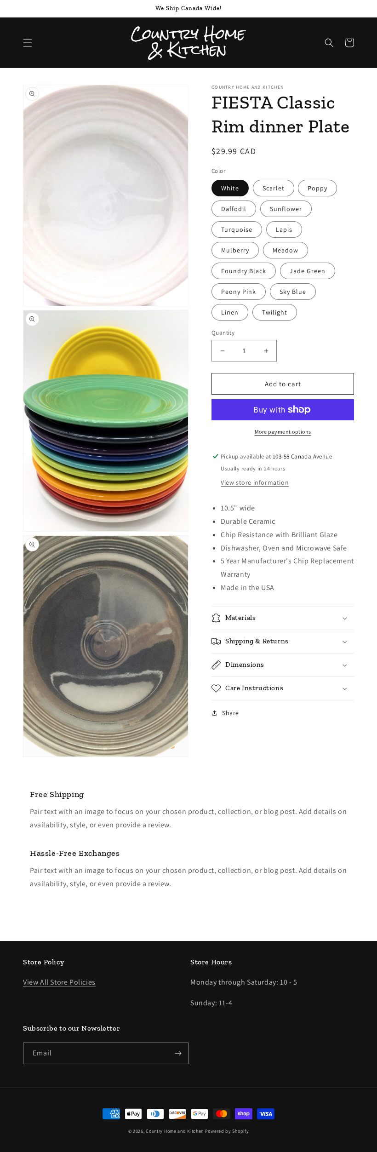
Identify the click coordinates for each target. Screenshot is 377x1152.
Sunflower (286, 209)
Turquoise (236, 229)
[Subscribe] (178, 1053)
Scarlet (274, 188)
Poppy (317, 188)
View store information (255, 482)
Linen (230, 312)
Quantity (222, 333)
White (230, 188)
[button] (27, 43)
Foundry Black (243, 271)
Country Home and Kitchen (175, 1131)
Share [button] (230, 713)
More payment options (283, 431)
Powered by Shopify (227, 1131)
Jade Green (308, 271)
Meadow (285, 250)
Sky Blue (293, 291)
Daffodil (233, 209)
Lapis (284, 229)
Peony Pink (238, 291)
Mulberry (235, 250)
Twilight (274, 312)
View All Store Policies (59, 982)
